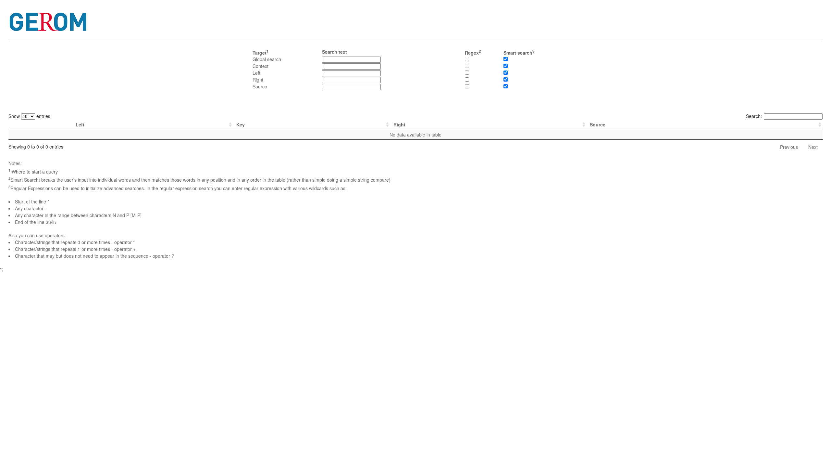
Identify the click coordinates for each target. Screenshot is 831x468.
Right (399, 124)
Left (80, 124)
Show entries (29, 116)
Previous (789, 147)
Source (597, 124)
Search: (754, 116)
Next (813, 147)
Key (240, 124)
